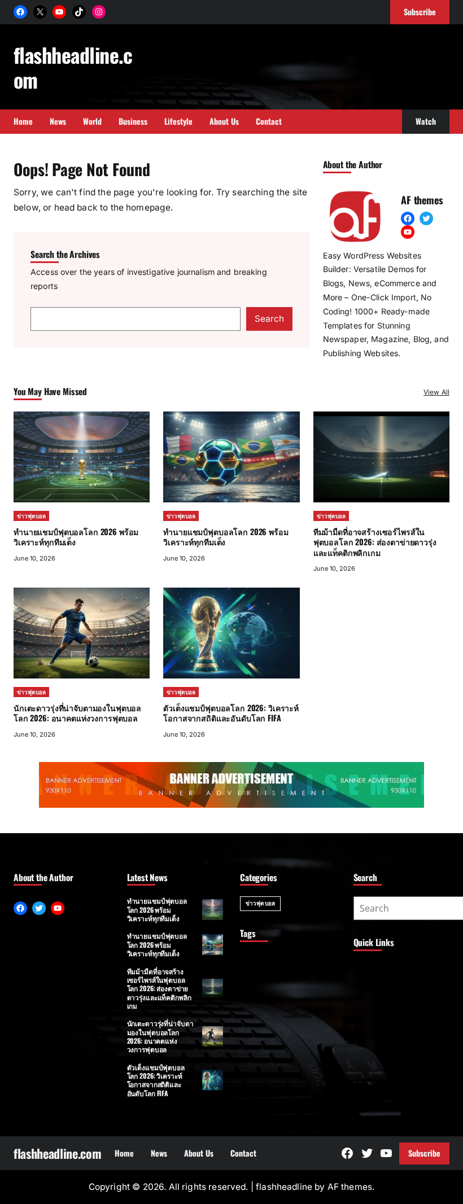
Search (269, 318)
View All (436, 392)
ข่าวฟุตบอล (31, 516)
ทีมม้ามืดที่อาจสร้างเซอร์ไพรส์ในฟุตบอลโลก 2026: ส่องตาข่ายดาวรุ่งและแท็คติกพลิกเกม (374, 542)
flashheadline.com (73, 67)
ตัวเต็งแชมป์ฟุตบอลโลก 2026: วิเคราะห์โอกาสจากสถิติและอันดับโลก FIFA (231, 713)
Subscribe (424, 1153)
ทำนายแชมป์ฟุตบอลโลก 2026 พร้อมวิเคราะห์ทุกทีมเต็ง (76, 537)
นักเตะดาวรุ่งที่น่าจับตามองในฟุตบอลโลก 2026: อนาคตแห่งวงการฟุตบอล (77, 713)
